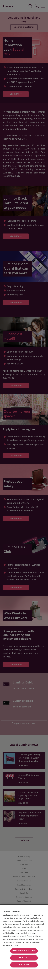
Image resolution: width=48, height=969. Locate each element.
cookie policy (12, 945)
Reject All (24, 958)
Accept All (24, 965)
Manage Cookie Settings (24, 951)
